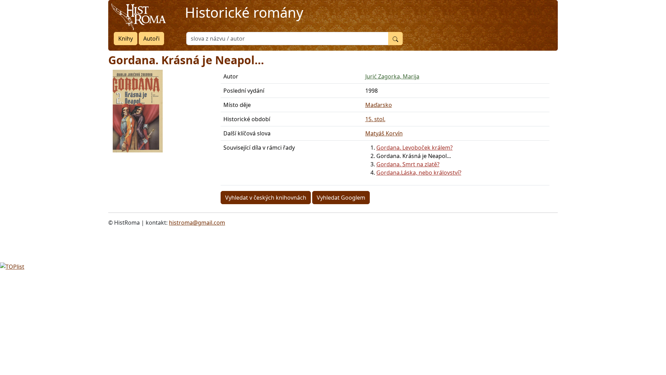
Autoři (151, 38)
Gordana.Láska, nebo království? (418, 172)
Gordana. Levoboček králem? (414, 147)
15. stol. (375, 119)
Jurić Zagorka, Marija (392, 76)
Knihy (125, 38)
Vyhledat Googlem (341, 197)
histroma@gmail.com (197, 222)
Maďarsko (378, 105)
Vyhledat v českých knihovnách (265, 197)
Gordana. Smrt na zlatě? (407, 164)
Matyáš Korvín (384, 133)
